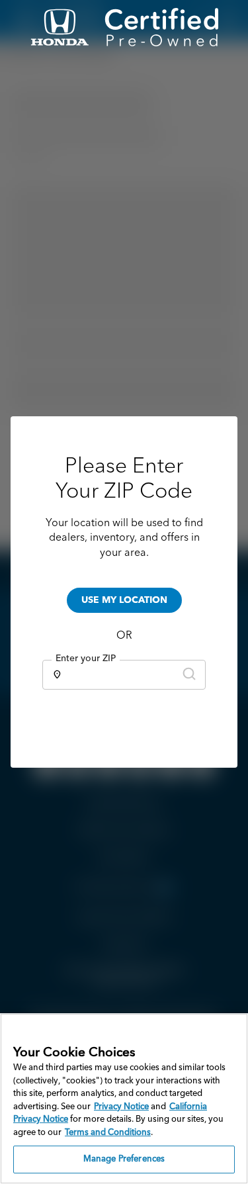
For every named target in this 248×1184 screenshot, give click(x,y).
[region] (124, 1098)
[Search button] (189, 674)
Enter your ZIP (86, 658)
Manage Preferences (124, 1159)
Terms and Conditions (108, 1132)
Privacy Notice (121, 1107)
